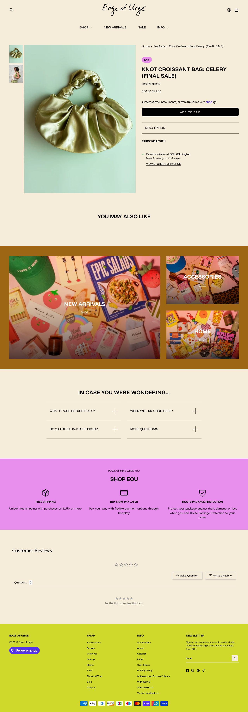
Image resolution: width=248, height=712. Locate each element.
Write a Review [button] (222, 575)
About (140, 648)
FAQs (140, 659)
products (159, 46)
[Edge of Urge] (124, 10)
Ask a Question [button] (189, 575)
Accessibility (144, 642)
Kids (89, 670)
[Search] (11, 10)
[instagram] (193, 670)
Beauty (91, 648)
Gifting (91, 659)
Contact (141, 653)
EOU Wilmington (180, 154)
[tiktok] (204, 670)
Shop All (91, 687)
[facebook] (187, 670)
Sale (89, 681)
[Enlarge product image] (80, 119)
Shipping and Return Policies (153, 676)
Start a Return (145, 687)
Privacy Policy (144, 670)
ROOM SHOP (151, 84)
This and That (94, 676)
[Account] (229, 10)
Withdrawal (143, 681)
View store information (163, 163)
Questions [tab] (20, 582)
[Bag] (236, 10)
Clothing (92, 653)
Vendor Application (147, 692)
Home (146, 46)
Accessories (94, 642)
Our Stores (143, 664)
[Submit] (235, 658)
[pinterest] (198, 670)
